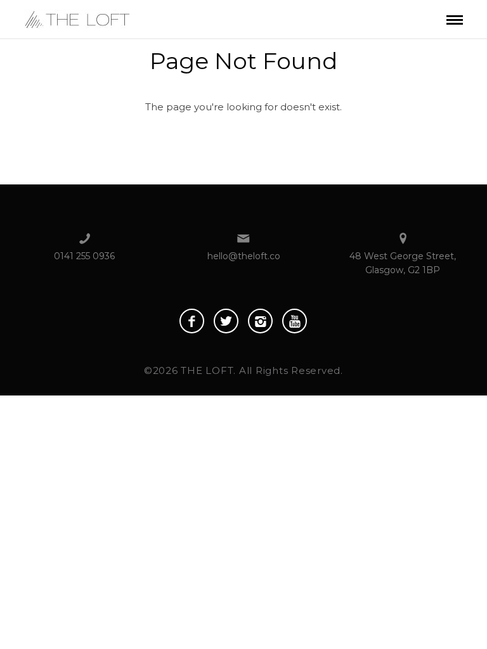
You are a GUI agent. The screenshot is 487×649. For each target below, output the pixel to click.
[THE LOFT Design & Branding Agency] (77, 18)
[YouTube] (294, 321)
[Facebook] (191, 321)
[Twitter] (226, 321)
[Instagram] (260, 321)
